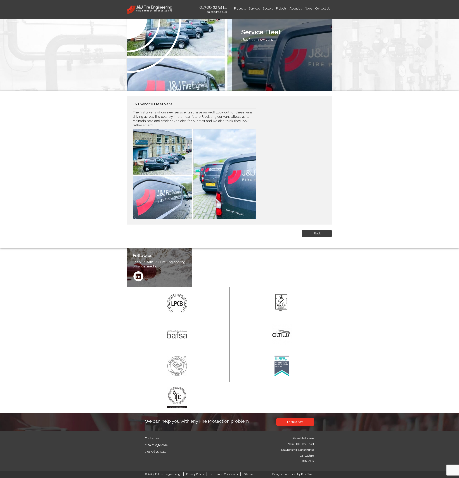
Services (254, 8)
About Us (296, 8)
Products (240, 8)
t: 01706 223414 (155, 451)
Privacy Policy (195, 474)
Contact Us (322, 8)
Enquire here (295, 422)
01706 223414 (213, 7)
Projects (281, 8)
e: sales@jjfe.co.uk (156, 445)
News (308, 8)
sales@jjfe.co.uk (217, 11)
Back (317, 233)
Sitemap (249, 474)
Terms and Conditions (224, 474)
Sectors (268, 8)
